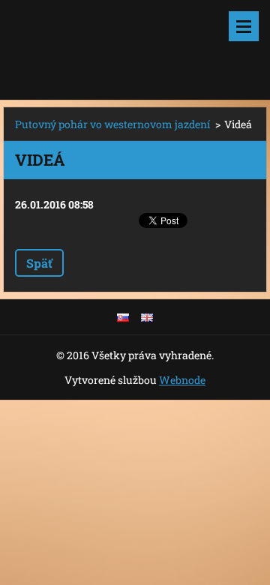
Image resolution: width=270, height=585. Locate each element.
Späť (39, 263)
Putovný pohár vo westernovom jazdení (112, 124)
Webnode (182, 380)
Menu (244, 26)
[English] (147, 317)
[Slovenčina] (123, 317)
